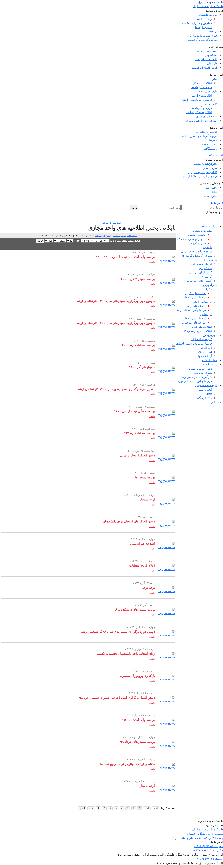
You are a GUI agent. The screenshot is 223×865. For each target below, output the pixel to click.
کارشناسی (211, 104)
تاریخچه (213, 31)
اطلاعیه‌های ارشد (202, 95)
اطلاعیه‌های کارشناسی (199, 112)
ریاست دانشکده (203, 19)
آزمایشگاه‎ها (210, 148)
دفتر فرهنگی (210, 196)
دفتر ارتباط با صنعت (205, 164)
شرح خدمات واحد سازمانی (201, 35)
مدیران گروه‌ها (203, 27)
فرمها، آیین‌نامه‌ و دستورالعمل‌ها (199, 136)
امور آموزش (210, 285)
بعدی (91, 808)
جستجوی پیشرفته (103, 235)
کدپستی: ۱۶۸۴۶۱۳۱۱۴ (210, 859)
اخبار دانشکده (215, 155)
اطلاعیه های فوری (206, 116)
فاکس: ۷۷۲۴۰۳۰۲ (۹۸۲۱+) (207, 850)
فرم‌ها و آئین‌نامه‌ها (201, 87)
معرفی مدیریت (208, 168)
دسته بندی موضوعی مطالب (125, 235)
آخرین (82, 808)
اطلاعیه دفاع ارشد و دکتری (201, 121)
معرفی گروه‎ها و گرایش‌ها (202, 40)
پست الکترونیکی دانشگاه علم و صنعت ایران (197, 838)
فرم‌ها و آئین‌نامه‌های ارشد (197, 100)
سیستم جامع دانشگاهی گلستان (205, 834)
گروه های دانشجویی (206, 385)
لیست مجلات (209, 144)
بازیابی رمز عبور (111, 222)
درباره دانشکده (208, 226)
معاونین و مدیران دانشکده (197, 23)
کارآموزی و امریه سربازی (202, 172)
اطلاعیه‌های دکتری (201, 83)
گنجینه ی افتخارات (206, 132)
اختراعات (212, 140)
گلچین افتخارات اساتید (204, 68)
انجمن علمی (210, 187)
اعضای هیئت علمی (206, 51)
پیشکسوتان (210, 55)
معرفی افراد (210, 260)
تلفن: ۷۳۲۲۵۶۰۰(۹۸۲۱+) (208, 846)
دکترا (214, 79)
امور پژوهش (210, 335)
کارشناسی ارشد (208, 91)
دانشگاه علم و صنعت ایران (207, 829)
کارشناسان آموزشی (205, 59)
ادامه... (152, 262)
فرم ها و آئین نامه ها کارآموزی (200, 176)
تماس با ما (217, 203)
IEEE (214, 192)
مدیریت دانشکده (208, 15)
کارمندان (212, 63)
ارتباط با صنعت (208, 364)
